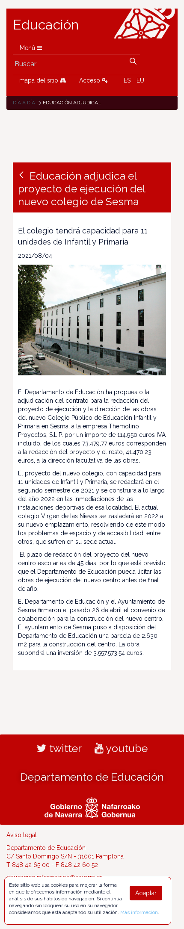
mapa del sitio (39, 80)
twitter (64, 748)
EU (140, 80)
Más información (139, 912)
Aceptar (146, 893)
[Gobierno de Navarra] (92, 806)
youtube (126, 748)
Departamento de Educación (92, 776)
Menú (28, 47)
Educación (46, 25)
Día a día (24, 103)
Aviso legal (21, 835)
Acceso (90, 80)
